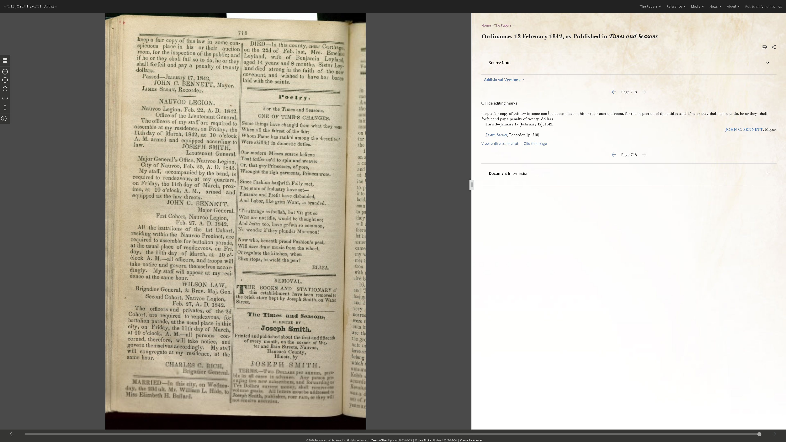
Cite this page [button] (535, 143)
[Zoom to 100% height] (5, 108)
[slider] (393, 434)
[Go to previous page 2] (11, 434)
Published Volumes (760, 6)
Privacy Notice (423, 440)
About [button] (731, 6)
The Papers (503, 25)
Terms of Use (379, 440)
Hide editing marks (501, 103)
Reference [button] (674, 6)
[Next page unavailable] (774, 434)
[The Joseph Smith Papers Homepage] (30, 7)
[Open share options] (774, 47)
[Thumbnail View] (5, 61)
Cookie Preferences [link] (471, 440)
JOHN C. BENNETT (744, 129)
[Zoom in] (5, 72)
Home (486, 25)
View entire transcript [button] (499, 143)
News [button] (713, 6)
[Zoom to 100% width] (5, 98)
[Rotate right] (5, 89)
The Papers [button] (648, 6)
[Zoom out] (5, 80)
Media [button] (695, 6)
